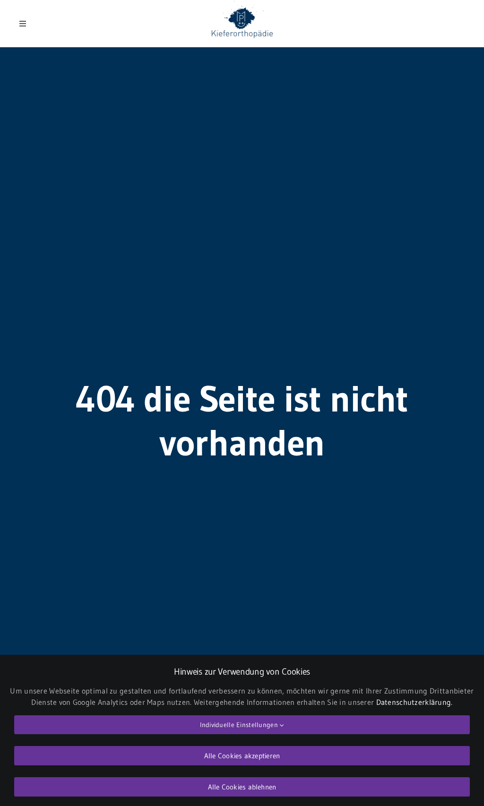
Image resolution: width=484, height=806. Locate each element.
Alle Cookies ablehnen (242, 786)
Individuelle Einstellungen (240, 724)
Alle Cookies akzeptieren (242, 755)
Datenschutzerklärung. (414, 702)
